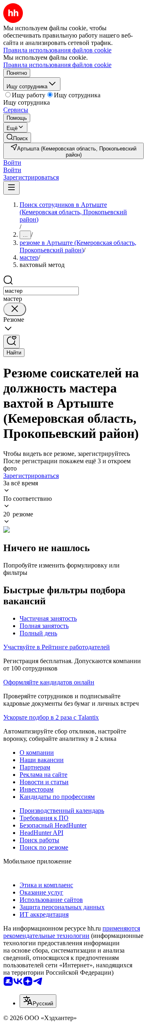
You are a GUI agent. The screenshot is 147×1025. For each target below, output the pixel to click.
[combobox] (41, 291)
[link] (17, 137)
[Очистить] (14, 309)
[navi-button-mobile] (11, 188)
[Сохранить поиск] (11, 341)
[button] (12, 162)
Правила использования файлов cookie (57, 64)
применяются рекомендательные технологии (71, 932)
